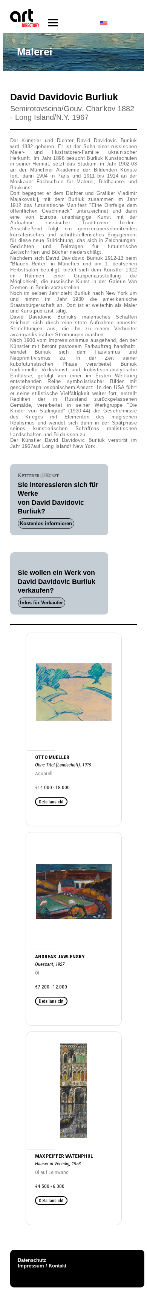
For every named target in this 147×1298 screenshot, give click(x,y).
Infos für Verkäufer (41, 602)
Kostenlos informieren (46, 523)
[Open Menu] (53, 23)
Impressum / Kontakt (42, 1266)
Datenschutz (32, 1260)
